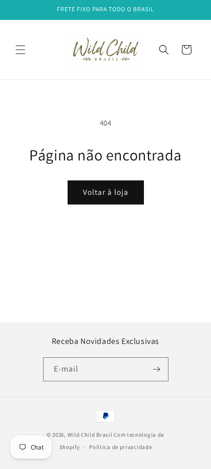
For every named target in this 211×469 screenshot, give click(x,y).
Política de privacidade (120, 447)
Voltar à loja (106, 192)
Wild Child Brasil (90, 434)
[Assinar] (156, 369)
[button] (20, 49)
